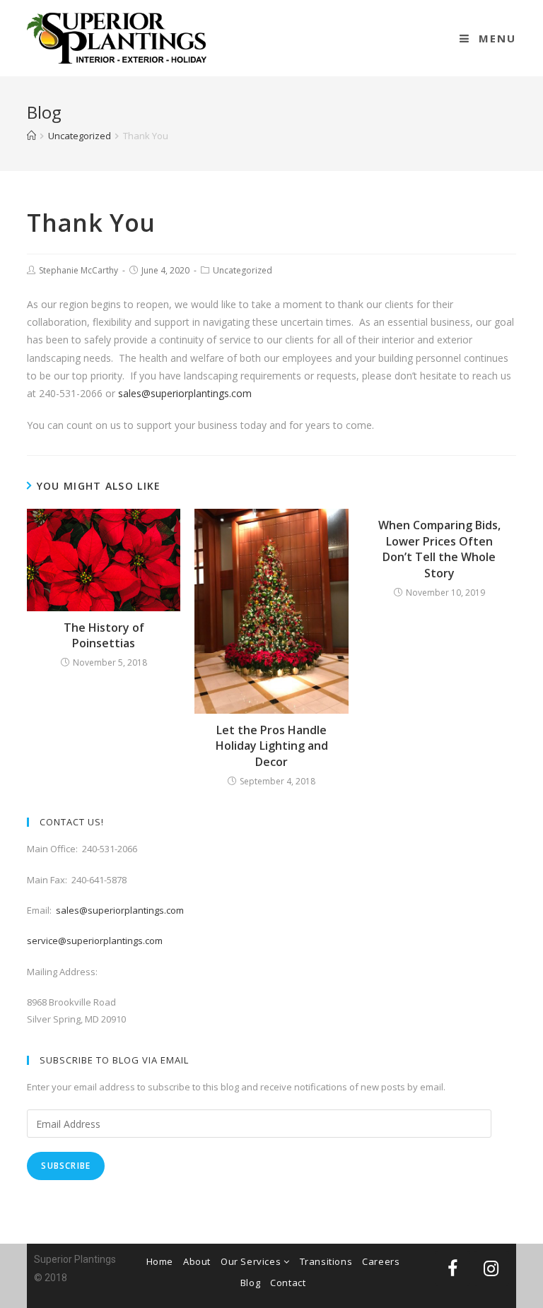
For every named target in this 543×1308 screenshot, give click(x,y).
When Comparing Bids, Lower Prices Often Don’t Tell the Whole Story (439, 548)
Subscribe (65, 1166)
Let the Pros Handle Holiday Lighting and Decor (272, 746)
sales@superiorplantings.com (185, 393)
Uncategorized (242, 270)
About (197, 1261)
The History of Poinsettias (104, 635)
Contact (287, 1282)
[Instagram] (491, 1268)
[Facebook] (452, 1268)
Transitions (326, 1261)
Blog (250, 1282)
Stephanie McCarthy (78, 270)
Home (159, 1261)
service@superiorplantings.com (95, 940)
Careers (380, 1261)
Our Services (252, 1261)
